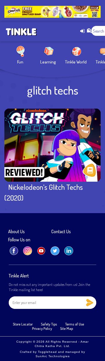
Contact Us (61, 231)
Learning (48, 62)
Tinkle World (76, 62)
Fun (20, 62)
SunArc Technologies (53, 356)
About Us (16, 231)
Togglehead (47, 351)
